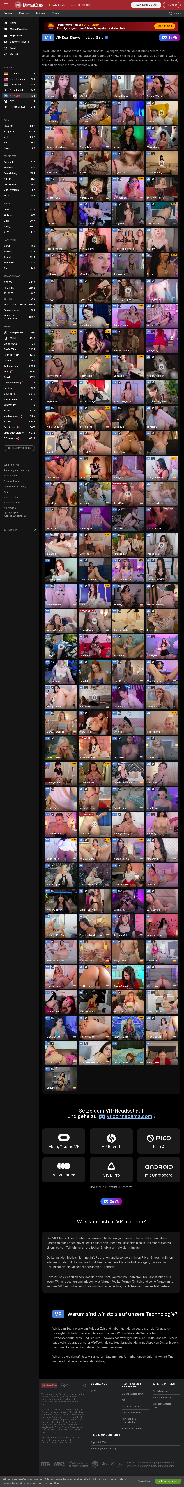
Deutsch (70, 1385)
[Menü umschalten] (6, 5)
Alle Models (10, 508)
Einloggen (172, 5)
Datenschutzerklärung (15, 486)
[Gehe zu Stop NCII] (112, 1464)
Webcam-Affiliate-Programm (162, 1405)
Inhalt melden (10, 475)
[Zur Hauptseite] (28, 5)
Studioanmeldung (13, 502)
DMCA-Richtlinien (131, 1406)
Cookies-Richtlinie (48, 1483)
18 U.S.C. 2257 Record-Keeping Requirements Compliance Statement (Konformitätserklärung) (150, 1464)
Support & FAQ (11, 465)
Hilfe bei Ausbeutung (132, 1428)
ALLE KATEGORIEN (21, 448)
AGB (6, 492)
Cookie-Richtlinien (131, 1412)
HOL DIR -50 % (165, 26)
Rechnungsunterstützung (17, 470)
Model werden (11, 497)
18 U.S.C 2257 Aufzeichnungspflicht (15, 514)
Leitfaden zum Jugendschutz (129, 1420)
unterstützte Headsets (118, 1187)
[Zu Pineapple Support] (95, 1464)
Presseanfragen (12, 481)
